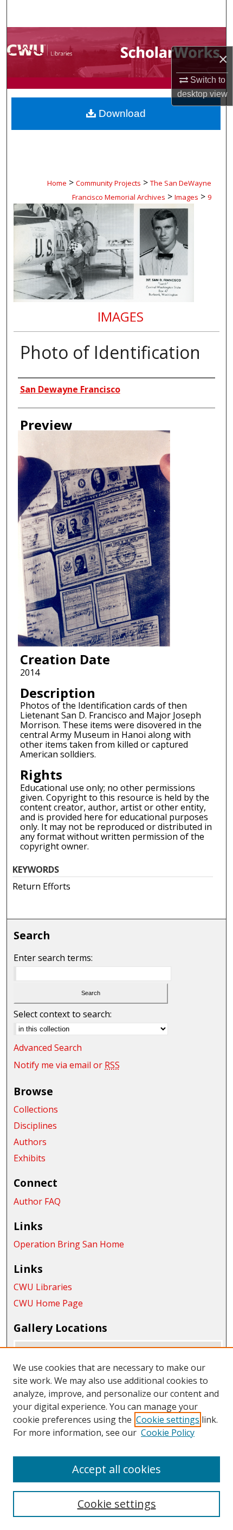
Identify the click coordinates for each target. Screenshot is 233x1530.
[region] (116, 1438)
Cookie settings (167, 1420)
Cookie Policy (168, 1433)
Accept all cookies (116, 1469)
